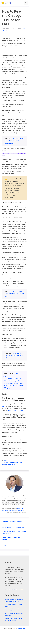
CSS (5, 460)
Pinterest (21, 589)
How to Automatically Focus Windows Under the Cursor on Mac (14, 141)
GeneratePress (21, 628)
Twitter (14, 589)
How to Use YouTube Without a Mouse (13, 527)
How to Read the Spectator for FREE (14, 467)
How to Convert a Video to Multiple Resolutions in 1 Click (14, 294)
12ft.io (3, 406)
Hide (17, 373)
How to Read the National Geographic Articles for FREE (14, 355)
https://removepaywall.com (15, 410)
